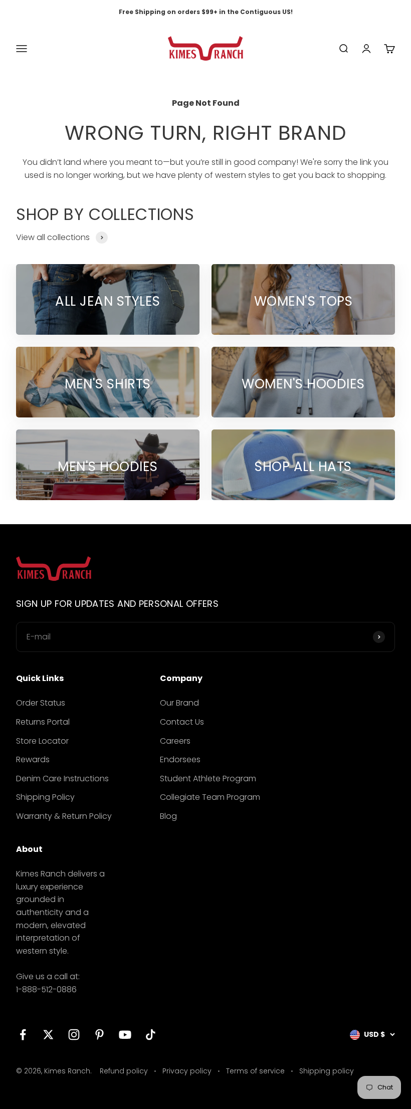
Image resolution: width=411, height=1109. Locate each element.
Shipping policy (326, 1071)
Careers (175, 741)
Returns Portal (43, 722)
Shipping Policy (45, 797)
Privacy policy (187, 1071)
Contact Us (182, 722)
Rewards (33, 759)
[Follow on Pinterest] (99, 1034)
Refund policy (124, 1071)
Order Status (40, 703)
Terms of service (255, 1071)
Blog (168, 816)
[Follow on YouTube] (125, 1034)
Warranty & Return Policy (64, 816)
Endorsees (180, 759)
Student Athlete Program (208, 778)
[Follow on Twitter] (48, 1034)
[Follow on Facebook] (23, 1034)
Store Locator (42, 741)
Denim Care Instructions (62, 778)
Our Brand (179, 703)
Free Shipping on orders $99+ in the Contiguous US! (206, 12)
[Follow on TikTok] (150, 1034)
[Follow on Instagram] (74, 1034)
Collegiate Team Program (210, 797)
